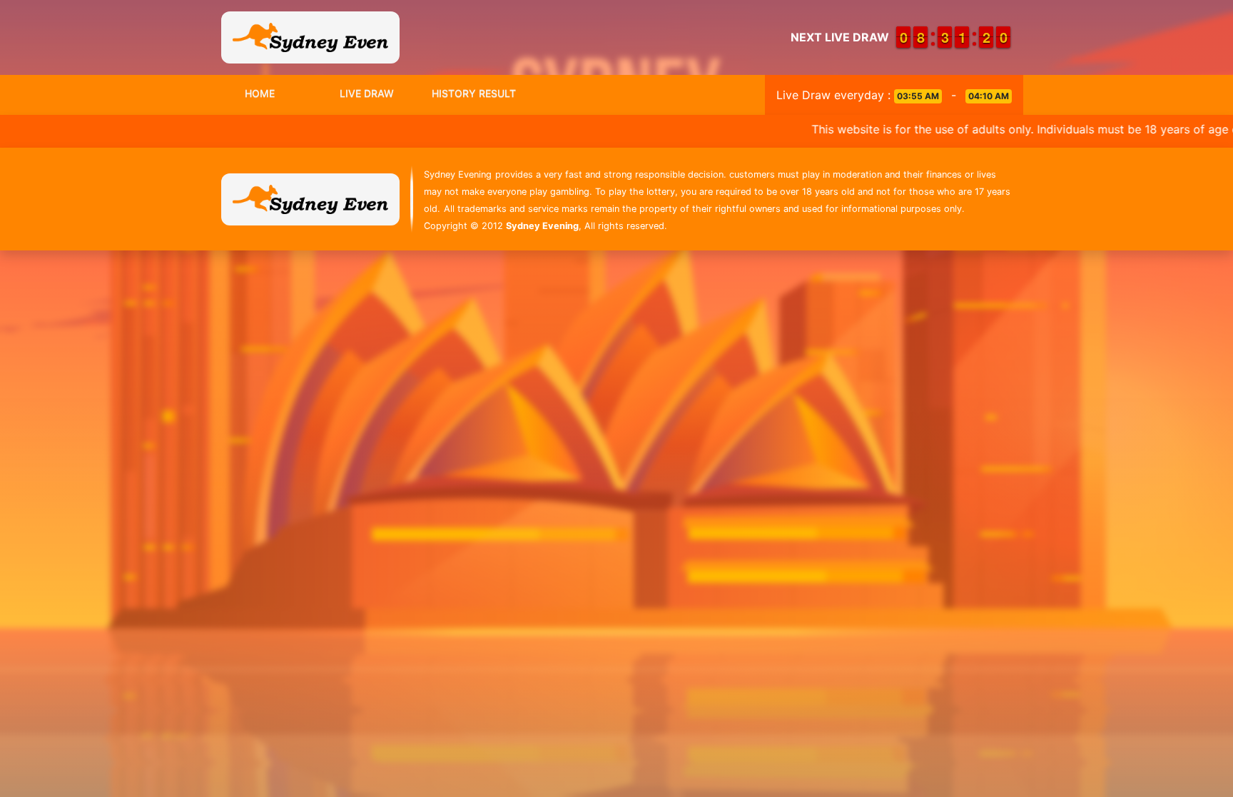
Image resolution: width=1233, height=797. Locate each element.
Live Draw (367, 93)
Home (260, 93)
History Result (474, 93)
